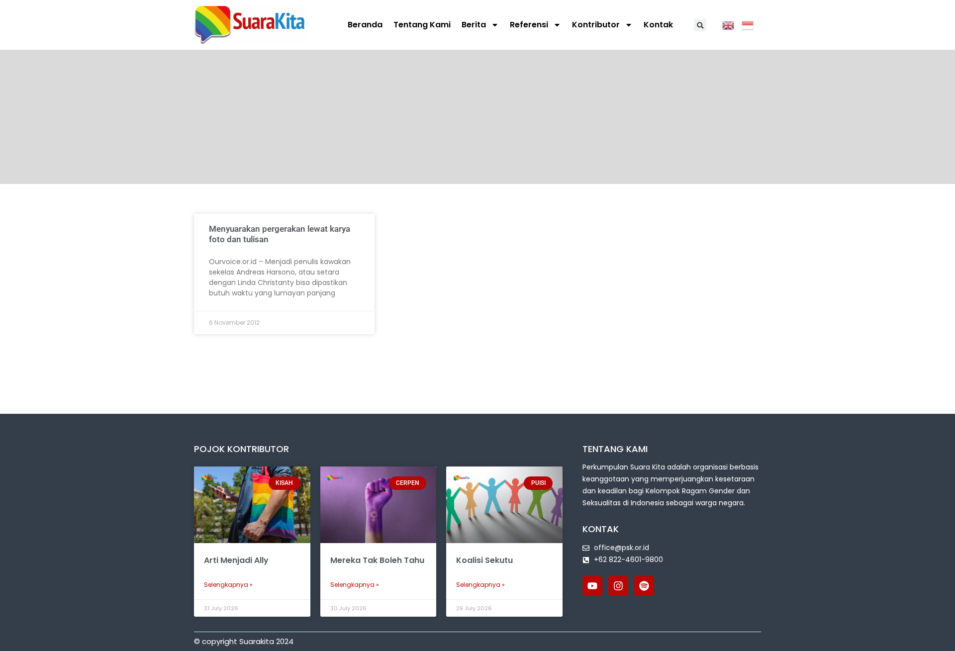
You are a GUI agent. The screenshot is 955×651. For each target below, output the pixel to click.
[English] (732, 24)
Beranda (365, 24)
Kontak (658, 24)
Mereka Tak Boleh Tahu (377, 560)
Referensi (529, 24)
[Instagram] (618, 586)
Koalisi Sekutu (484, 560)
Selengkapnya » (228, 584)
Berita (474, 24)
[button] (700, 25)
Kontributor (596, 24)
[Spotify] (644, 586)
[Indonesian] (751, 24)
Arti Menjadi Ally (236, 560)
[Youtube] (592, 586)
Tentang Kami (422, 24)
